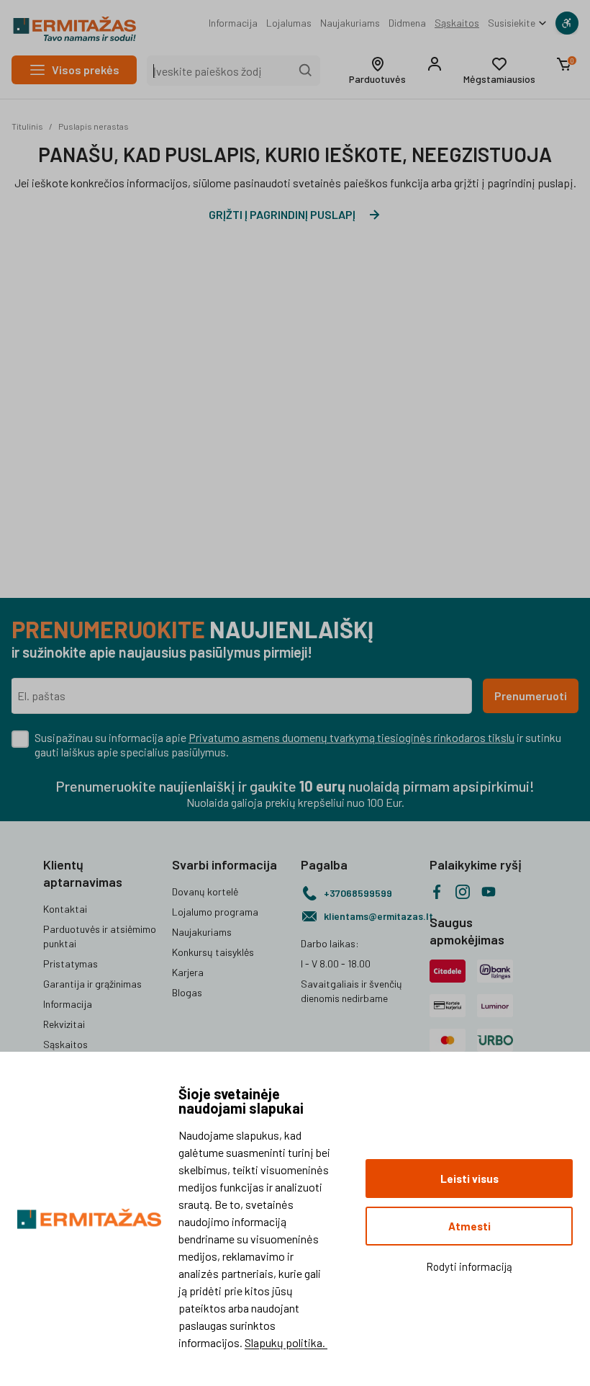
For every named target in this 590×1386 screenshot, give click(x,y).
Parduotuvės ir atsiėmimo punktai (99, 936)
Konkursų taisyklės (213, 952)
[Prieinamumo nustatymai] (566, 23)
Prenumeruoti (530, 695)
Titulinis (27, 126)
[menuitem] (233, 23)
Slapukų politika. (286, 1342)
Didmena (407, 23)
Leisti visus (469, 1178)
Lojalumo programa (215, 912)
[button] (377, 70)
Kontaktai (65, 909)
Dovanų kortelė (205, 891)
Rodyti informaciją (469, 1266)
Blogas (187, 992)
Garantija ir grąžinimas (92, 984)
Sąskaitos (457, 23)
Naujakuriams (350, 23)
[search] (306, 71)
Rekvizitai (64, 1024)
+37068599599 (358, 893)
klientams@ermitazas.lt (371, 916)
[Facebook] (437, 892)
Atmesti (469, 1226)
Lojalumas (289, 23)
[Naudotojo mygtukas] (434, 64)
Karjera (188, 972)
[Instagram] (462, 892)
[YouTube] (488, 892)
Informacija (233, 23)
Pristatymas (70, 963)
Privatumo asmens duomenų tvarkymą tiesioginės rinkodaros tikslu (351, 737)
